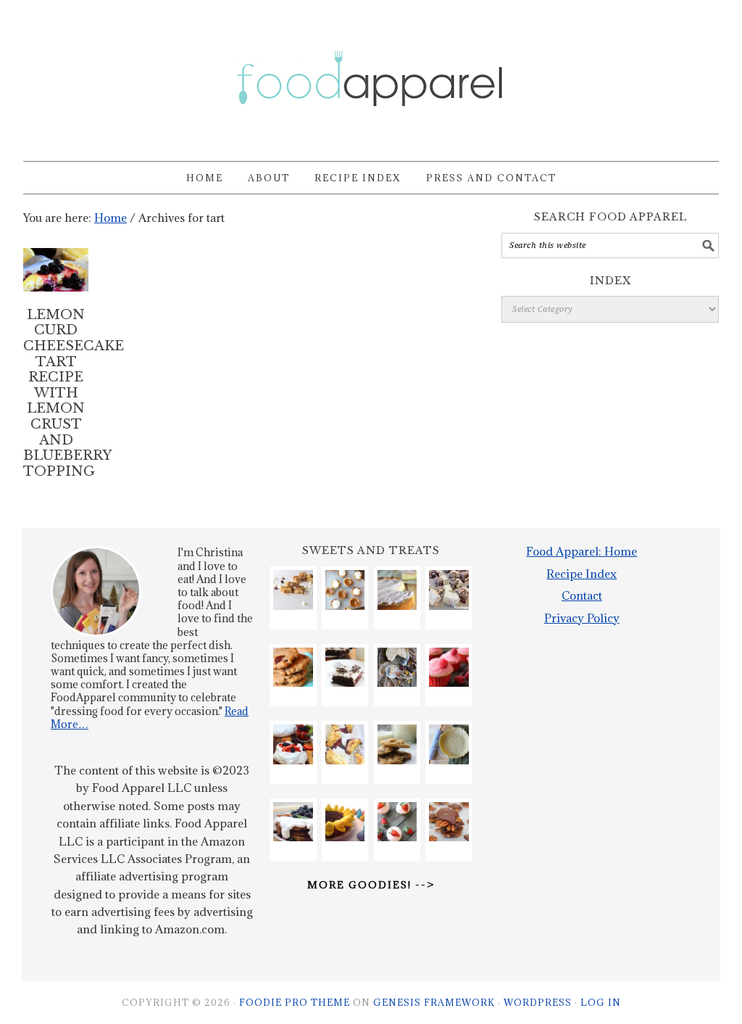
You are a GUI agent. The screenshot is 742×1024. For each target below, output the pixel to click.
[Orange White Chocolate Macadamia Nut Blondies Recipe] (293, 590)
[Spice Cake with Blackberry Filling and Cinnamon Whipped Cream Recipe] (293, 822)
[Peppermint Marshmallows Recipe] (449, 590)
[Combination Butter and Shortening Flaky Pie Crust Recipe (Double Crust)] (449, 744)
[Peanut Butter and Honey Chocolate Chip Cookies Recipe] (293, 668)
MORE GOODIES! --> (371, 884)
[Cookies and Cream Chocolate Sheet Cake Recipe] (345, 668)
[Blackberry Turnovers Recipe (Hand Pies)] (345, 744)
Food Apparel (371, 74)
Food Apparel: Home (581, 551)
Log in (600, 1002)
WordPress (538, 1002)
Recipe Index (581, 573)
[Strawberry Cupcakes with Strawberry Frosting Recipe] (397, 822)
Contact (582, 595)
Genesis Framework (434, 1002)
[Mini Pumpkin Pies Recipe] (345, 590)
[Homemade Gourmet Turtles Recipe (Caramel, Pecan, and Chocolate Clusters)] (449, 822)
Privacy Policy (582, 618)
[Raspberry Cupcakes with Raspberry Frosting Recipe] (449, 668)
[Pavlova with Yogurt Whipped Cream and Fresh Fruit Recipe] (293, 744)
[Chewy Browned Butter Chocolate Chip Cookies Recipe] (397, 744)
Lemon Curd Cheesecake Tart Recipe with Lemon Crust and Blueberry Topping (73, 393)
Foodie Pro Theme (294, 1002)
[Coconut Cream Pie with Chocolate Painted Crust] (397, 668)
